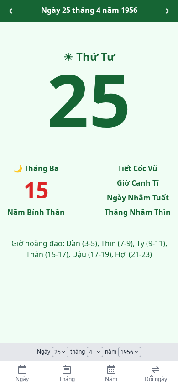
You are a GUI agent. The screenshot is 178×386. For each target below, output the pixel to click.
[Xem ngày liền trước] (10, 10)
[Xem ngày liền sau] (167, 10)
